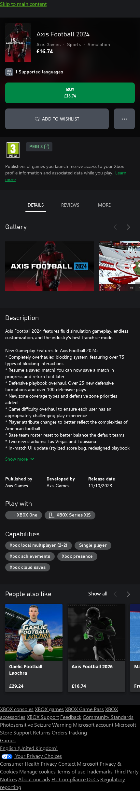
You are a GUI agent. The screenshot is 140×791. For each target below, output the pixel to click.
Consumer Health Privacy (28, 763)
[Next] (128, 227)
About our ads (34, 779)
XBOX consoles (17, 709)
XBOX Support (43, 716)
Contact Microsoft (78, 763)
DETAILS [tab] (36, 205)
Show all (97, 593)
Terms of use (71, 771)
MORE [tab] (104, 205)
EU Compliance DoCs (75, 779)
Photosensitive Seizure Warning (36, 724)
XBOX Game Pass (84, 709)
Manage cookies (37, 771)
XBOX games (49, 709)
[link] (34, 648)
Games (8, 740)
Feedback (70, 716)
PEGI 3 (36, 147)
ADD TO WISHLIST (60, 119)
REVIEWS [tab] (70, 205)
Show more (16, 459)
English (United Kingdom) (29, 748)
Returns (41, 732)
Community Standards (108, 716)
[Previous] (115, 227)
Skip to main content (23, 3)
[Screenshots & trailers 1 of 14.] (49, 266)
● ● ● (124, 119)
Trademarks (100, 771)
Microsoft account (93, 724)
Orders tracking (69, 732)
